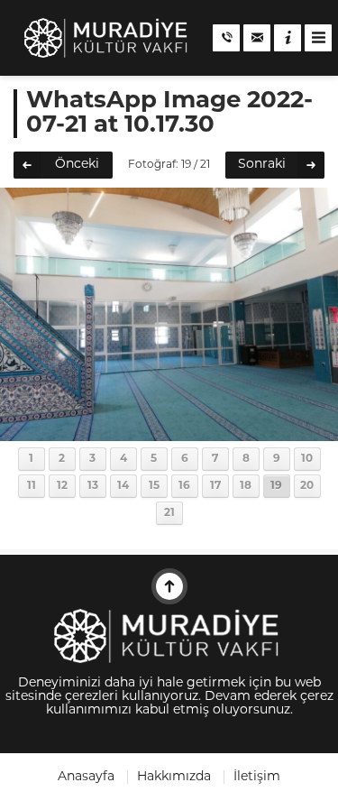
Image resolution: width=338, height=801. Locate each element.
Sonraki (262, 164)
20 (307, 486)
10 (307, 459)
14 (123, 486)
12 (62, 486)
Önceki (77, 164)
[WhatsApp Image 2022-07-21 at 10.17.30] (169, 434)
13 (92, 486)
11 (31, 486)
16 (184, 486)
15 (154, 486)
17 (215, 486)
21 (169, 513)
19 (276, 486)
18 (245, 486)
